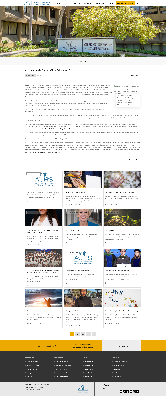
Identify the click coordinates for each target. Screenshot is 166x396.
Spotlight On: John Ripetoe (74, 311)
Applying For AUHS (61, 369)
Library (29, 373)
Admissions (58, 358)
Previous (132, 75)
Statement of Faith (90, 362)
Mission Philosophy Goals (121, 362)
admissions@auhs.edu (83, 347)
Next (137, 75)
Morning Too (88, 377)
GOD (85, 358)
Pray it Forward (65, 129)
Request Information (125, 3)
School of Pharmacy (33, 365)
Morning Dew (88, 369)
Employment (117, 373)
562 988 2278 (122, 346)
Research (30, 377)
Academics (29, 358)
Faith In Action (88, 365)
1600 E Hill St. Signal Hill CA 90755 (37, 385)
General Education (32, 369)
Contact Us (117, 377)
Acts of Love (44, 129)
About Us (115, 358)
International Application (63, 373)
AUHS (83, 61)
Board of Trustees (118, 365)
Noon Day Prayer (89, 373)
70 (88, 334)
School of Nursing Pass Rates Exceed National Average (122, 311)
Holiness (29, 311)
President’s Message (72, 230)
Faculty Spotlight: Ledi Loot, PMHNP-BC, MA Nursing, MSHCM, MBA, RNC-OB (43, 231)
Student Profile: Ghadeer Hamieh (76, 192)
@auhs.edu (127, 150)
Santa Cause (53, 129)
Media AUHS (31, 75)
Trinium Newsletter (33, 174)
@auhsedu (55, 152)
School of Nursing (32, 362)
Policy (106, 385)
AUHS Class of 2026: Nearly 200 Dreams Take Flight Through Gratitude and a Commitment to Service (43, 271)
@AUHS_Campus (37, 152)
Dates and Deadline (62, 377)
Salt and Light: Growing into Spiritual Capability (119, 192)
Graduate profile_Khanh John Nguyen (77, 271)
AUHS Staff (117, 369)
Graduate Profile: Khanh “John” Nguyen (117, 271)
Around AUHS (109, 230)
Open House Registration (63, 365)
